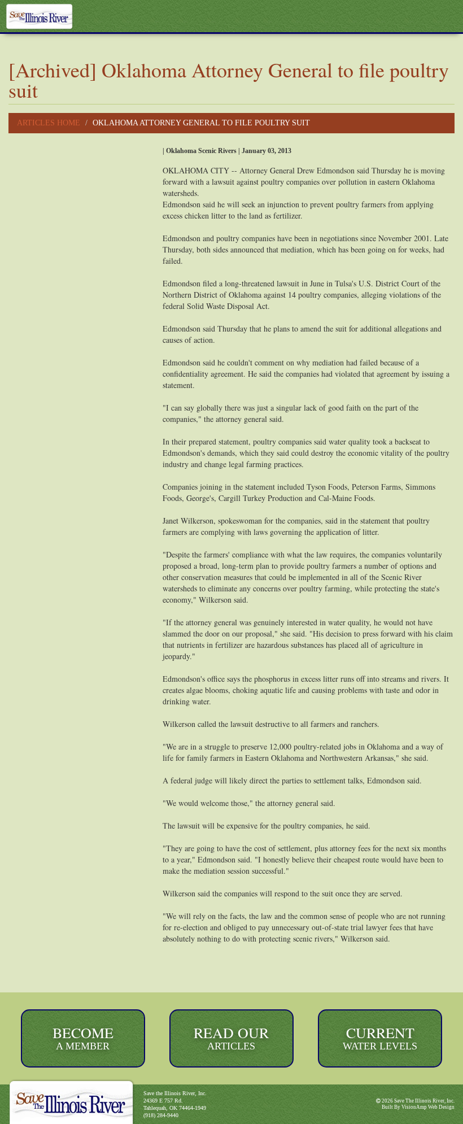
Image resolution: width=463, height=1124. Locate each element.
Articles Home (48, 123)
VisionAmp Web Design (428, 1107)
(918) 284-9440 (160, 1115)
